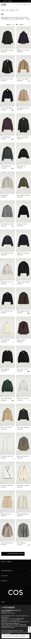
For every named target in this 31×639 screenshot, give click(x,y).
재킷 (18, 10)
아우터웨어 (12, 10)
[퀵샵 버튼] (13, 43)
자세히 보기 (23, 636)
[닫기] (29, 1)
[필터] (29, 631)
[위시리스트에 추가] (13, 46)
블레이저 (21, 24)
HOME (2, 10)
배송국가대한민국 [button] (6, 561)
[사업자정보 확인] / (20, 618)
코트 (13, 24)
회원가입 (4, 1)
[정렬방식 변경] (29, 628)
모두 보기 (8, 24)
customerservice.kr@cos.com (12, 623)
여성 (7, 10)
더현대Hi (3, 613)
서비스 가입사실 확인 (6, 633)
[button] (21, 4)
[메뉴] (29, 5)
